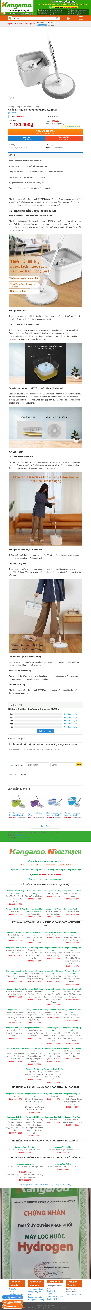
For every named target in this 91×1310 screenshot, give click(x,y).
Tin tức (11, 1291)
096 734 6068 (22, 837)
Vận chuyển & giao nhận (19, 148)
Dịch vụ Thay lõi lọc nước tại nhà (21, 24)
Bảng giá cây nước (35, 1297)
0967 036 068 (20, 835)
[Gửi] (57, 18)
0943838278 (63, 138)
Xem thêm (44, 826)
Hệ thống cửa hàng (16, 1294)
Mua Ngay (27, 138)
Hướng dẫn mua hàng (18, 145)
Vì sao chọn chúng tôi (36, 1289)
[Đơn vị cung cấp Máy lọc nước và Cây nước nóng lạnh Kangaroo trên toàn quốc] (45, 7)
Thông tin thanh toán (56, 145)
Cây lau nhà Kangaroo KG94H (36, 814)
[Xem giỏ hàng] (68, 18)
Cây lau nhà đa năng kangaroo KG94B (72, 814)
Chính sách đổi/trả (53, 1299)
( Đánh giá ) (13, 112)
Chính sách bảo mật (73, 1294)
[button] (11, 98)
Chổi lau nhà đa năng (31, 106)
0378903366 (42, 25)
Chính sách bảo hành (55, 148)
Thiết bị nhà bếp (14, 106)
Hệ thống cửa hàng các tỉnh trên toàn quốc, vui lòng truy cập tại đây (45, 1184)
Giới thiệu (12, 1289)
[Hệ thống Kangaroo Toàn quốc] (10, 18)
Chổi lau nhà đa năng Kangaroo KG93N (54, 814)
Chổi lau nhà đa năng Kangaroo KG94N (17, 814)
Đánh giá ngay (45, 731)
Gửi (79, 764)
